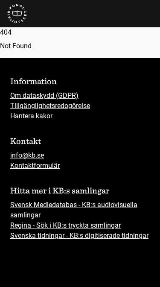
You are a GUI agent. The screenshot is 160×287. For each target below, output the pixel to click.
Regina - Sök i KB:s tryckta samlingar (65, 225)
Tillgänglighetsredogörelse (50, 106)
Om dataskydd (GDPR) (44, 95)
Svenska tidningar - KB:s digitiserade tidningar (79, 235)
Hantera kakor (31, 116)
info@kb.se (27, 155)
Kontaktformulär (35, 165)
